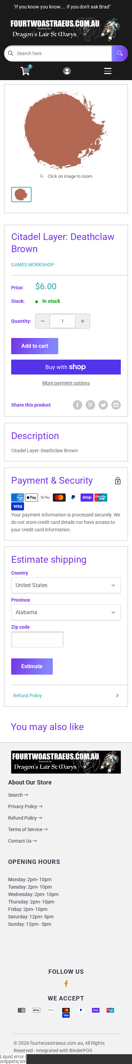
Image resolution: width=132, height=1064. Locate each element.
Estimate (32, 666)
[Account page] (67, 71)
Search (16, 795)
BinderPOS (80, 1050)
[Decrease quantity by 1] (43, 321)
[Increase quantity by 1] (82, 321)
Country (19, 573)
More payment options (66, 383)
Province (20, 600)
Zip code (20, 627)
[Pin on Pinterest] (90, 405)
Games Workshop (32, 264)
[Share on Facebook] (77, 405)
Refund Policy (27, 695)
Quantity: (21, 321)
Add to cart (34, 346)
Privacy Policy (23, 806)
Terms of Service (25, 829)
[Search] (120, 53)
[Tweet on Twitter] (103, 405)
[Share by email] (116, 405)
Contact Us (20, 841)
